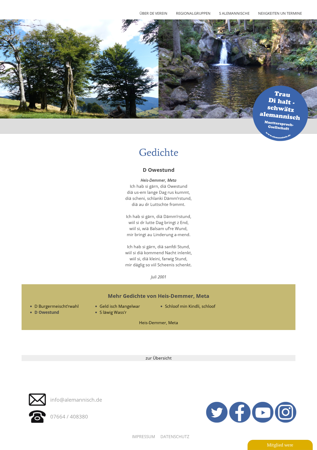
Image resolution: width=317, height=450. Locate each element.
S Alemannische (234, 13)
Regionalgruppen (193, 13)
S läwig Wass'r (113, 312)
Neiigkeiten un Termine (280, 13)
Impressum (143, 436)
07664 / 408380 (69, 416)
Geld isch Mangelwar (120, 306)
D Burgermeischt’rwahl (57, 306)
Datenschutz (174, 436)
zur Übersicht (159, 358)
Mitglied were (280, 445)
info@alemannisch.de (76, 399)
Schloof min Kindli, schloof (190, 306)
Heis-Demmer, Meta (158, 180)
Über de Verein (153, 13)
